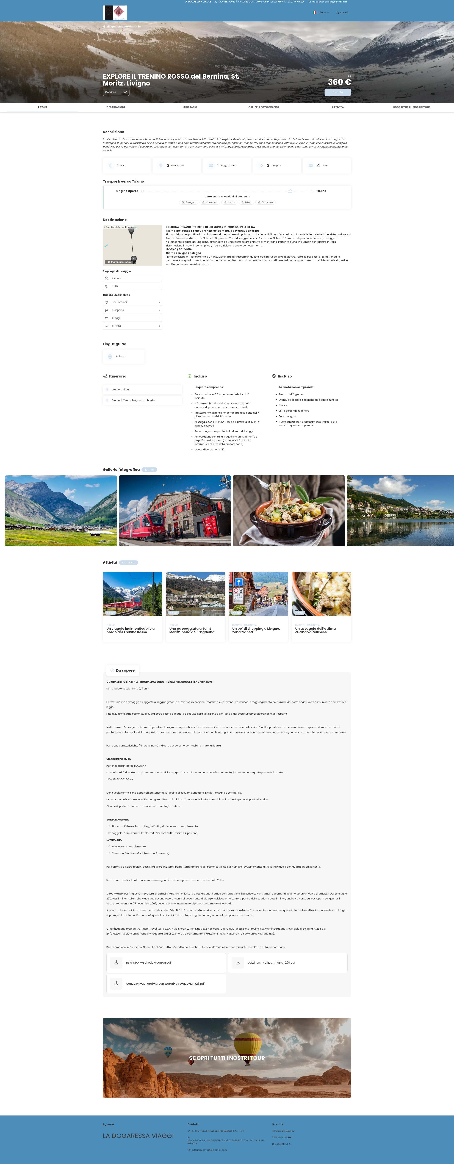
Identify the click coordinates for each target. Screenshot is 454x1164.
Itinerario (190, 107)
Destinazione (116, 107)
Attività (338, 107)
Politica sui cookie (281, 1137)
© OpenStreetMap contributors (118, 226)
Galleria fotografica (263, 107)
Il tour (42, 107)
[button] (3, 107)
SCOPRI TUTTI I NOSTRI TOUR (411, 107)
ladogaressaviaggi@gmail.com (330, 1)
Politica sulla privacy (283, 1131)
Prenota (338, 92)
